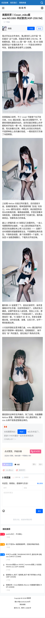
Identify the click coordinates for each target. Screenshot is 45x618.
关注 (31, 29)
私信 (39, 29)
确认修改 (40, 483)
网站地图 (22, 604)
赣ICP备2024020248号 (22, 602)
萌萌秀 (28, 598)
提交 (39, 511)
